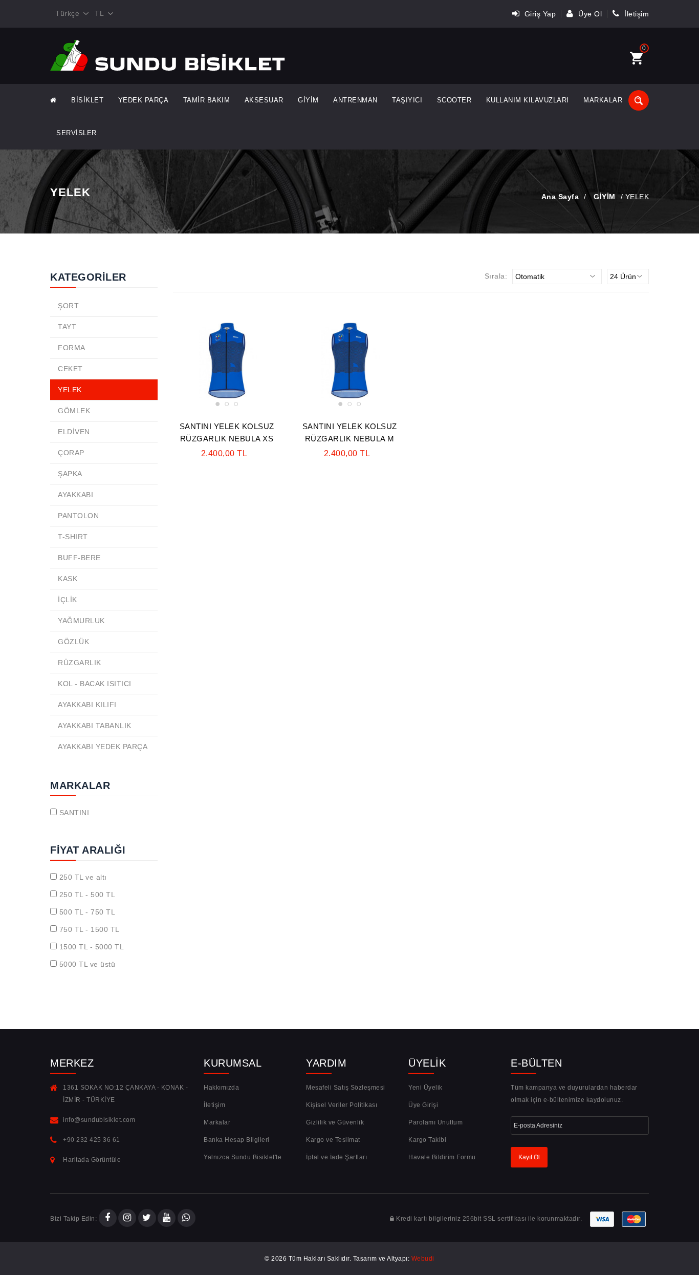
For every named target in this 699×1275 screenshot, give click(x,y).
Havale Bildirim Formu (442, 1157)
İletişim (635, 14)
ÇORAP (71, 453)
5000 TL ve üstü (87, 964)
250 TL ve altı (83, 877)
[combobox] (70, 14)
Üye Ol (589, 14)
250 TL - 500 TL (87, 894)
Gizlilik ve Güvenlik (335, 1122)
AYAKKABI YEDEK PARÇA (102, 746)
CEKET (70, 369)
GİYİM (308, 100)
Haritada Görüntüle (92, 1159)
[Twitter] (147, 1218)
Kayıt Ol (529, 1157)
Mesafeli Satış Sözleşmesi (345, 1087)
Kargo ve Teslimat (333, 1139)
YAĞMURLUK (81, 621)
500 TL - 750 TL (87, 912)
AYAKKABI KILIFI (87, 704)
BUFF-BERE (79, 558)
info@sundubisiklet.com (99, 1119)
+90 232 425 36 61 (91, 1139)
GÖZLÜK (73, 642)
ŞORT (68, 306)
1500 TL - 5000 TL (91, 947)
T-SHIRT (73, 537)
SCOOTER (454, 100)
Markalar (602, 100)
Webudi (422, 1258)
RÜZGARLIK (79, 662)
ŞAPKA (70, 474)
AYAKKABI (75, 495)
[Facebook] (108, 1218)
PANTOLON (78, 516)
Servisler (76, 133)
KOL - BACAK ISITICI (95, 683)
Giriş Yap (539, 14)
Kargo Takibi (427, 1139)
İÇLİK (67, 600)
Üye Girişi (423, 1105)
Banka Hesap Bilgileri (237, 1139)
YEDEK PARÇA (143, 100)
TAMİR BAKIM (206, 100)
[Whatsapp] (186, 1218)
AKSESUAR (264, 100)
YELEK (70, 390)
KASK (67, 579)
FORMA (71, 348)
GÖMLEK (74, 411)
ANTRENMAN (355, 100)
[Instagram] (127, 1218)
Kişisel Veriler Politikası (341, 1105)
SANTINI (74, 813)
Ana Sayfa (560, 197)
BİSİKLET (87, 100)
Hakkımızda (221, 1087)
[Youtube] (167, 1218)
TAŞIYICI (407, 100)
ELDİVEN (74, 432)
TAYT (67, 327)
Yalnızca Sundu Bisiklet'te (242, 1157)
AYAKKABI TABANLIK (95, 725)
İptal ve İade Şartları (336, 1157)
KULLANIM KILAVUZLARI (527, 100)
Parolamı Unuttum (435, 1122)
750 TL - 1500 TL (89, 929)
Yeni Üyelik (425, 1087)
